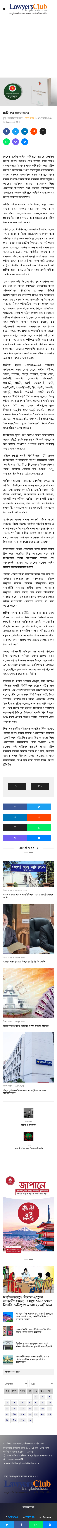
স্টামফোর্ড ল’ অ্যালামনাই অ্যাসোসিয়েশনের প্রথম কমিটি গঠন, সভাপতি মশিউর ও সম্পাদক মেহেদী (34, 1317)
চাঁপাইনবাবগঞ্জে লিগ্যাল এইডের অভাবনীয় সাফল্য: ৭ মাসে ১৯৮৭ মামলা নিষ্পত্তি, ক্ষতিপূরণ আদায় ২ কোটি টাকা (27, 1301)
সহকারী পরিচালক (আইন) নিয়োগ (28, 1147)
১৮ (7, 1414)
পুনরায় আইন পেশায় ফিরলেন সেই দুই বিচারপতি (24, 962)
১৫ (35, 1408)
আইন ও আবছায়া (28, 1123)
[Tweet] (15, 131)
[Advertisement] (28, 48)
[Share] (6, 131)
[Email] (43, 131)
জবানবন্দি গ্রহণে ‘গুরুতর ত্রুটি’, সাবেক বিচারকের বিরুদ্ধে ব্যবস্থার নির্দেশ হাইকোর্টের (32, 1359)
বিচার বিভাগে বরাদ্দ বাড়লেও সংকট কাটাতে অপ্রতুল (25, 1026)
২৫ (7, 1420)
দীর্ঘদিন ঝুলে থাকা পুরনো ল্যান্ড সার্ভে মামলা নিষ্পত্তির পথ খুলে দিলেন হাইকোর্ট (34, 1345)
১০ (49, 1402)
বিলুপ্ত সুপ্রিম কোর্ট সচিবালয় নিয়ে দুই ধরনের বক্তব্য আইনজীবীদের (25, 1091)
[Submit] (33, 131)
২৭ (22, 1420)
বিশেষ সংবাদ (29, 118)
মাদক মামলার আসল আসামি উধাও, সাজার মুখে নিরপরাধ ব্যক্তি (28, 896)
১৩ (22, 1408)
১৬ (42, 1408)
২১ (30, 1414)
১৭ (49, 1408)
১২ (14, 1408)
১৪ (30, 1408)
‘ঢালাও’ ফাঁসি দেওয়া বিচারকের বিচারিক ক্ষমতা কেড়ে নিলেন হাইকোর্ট (33, 1330)
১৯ (14, 1414)
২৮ (29, 1420)
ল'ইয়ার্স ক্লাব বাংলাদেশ (15, 118)
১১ (7, 1408)
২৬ (14, 1420)
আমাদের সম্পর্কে (28, 1507)
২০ (22, 1414)
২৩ (42, 1414)
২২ (35, 1414)
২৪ (49, 1414)
